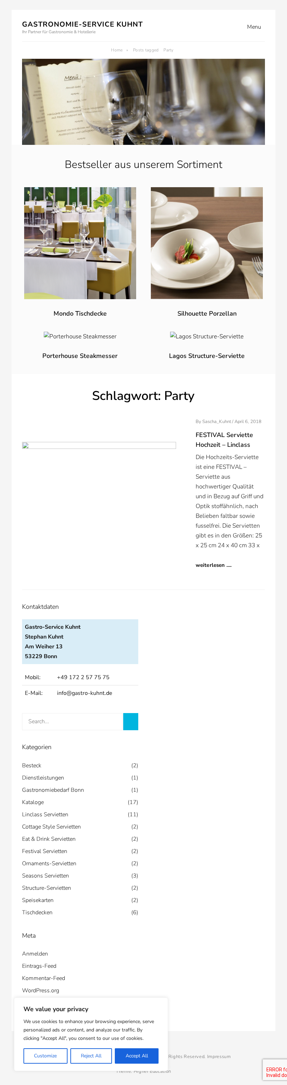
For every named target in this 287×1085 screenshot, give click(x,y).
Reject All (91, 1055)
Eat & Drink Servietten (49, 839)
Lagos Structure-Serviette (207, 356)
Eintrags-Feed (39, 966)
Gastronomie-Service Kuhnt (82, 24)
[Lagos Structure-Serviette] (207, 336)
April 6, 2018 (247, 421)
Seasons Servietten (45, 876)
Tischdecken (37, 912)
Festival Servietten (44, 851)
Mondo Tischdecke (80, 313)
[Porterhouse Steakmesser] (80, 336)
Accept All (137, 1055)
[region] (91, 1034)
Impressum (219, 1057)
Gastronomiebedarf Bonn (53, 790)
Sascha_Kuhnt (216, 421)
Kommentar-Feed (43, 978)
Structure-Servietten (46, 888)
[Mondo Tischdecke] (80, 192)
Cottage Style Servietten (51, 827)
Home (119, 50)
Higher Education (152, 1071)
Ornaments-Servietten (49, 863)
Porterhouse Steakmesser (80, 356)
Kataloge (33, 802)
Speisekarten (38, 900)
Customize (45, 1055)
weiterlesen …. (214, 565)
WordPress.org (40, 990)
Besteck (31, 765)
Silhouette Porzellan (207, 313)
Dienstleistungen (43, 778)
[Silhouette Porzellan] (207, 192)
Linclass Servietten (45, 814)
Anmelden (35, 954)
